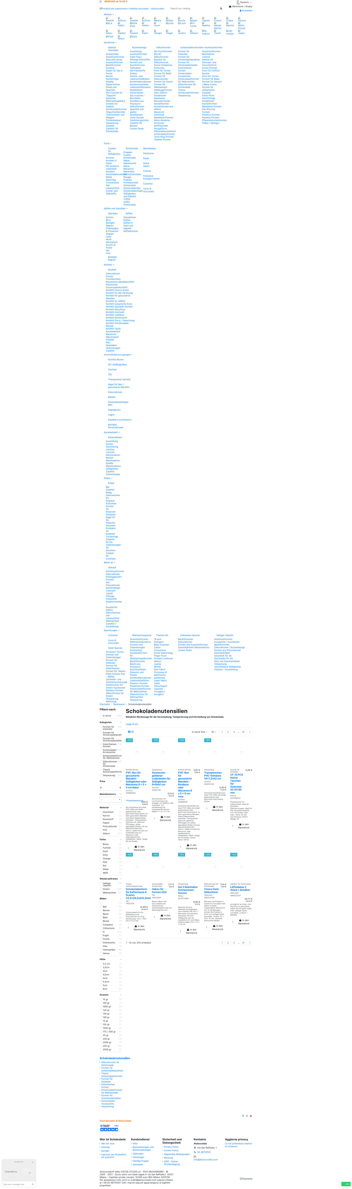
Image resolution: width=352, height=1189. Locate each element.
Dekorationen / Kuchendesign (229, 647)
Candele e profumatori (120, 419)
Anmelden (138, 1164)
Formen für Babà (162, 73)
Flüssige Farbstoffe (140, 59)
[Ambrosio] (122, 19)
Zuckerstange (113, 474)
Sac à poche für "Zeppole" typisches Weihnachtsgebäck (115, 96)
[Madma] (206, 24)
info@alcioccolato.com (206, 1159)
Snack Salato (146, 164)
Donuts (109, 276)
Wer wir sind (107, 1143)
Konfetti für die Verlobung (119, 292)
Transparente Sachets (119, 379)
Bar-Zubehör (110, 488)
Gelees (133, 73)
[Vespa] (242, 31)
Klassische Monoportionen (162, 99)
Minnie (157, 666)
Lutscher (110, 452)
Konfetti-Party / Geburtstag (120, 320)
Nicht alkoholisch (112, 240)
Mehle (109, 177)
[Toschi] (218, 31)
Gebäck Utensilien (113, 49)
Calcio (157, 647)
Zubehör (110, 125)
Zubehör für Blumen (136, 124)
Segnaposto (114, 409)
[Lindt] (169, 23)
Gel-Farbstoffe (137, 70)
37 (243, 731)
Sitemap (105, 1147)
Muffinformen (161, 125)
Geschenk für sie (223, 655)
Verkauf (112, 567)
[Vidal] (109, 36)
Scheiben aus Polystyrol (137, 102)
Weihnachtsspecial (141, 635)
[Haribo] (146, 24)
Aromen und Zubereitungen (113, 656)
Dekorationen (113, 273)
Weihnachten (112, 621)
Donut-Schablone (163, 65)
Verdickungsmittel (139, 120)
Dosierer (110, 67)
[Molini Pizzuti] (242, 25)
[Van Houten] (230, 32)
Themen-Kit (162, 635)
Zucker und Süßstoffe (112, 192)
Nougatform (160, 128)
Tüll (110, 374)
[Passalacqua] (134, 31)
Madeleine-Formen (163, 117)
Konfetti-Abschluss (115, 309)
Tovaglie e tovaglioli (159, 693)
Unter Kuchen (137, 117)
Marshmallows (113, 466)
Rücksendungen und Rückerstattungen (143, 1148)
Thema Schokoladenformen (188, 91)
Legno (111, 414)
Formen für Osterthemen (112, 667)
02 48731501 (204, 1152)
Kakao (126, 160)
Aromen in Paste (111, 162)
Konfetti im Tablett (115, 301)
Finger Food (160, 655)
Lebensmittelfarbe (139, 680)
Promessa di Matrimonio (160, 673)
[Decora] (242, 19)
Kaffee (129, 213)
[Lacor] (158, 24)
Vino (108, 253)
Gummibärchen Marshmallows (193, 647)
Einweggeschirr (114, 576)
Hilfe (135, 1143)
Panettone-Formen (139, 686)
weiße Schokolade (129, 203)
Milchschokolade (132, 174)
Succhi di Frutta (110, 246)
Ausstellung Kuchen (112, 442)
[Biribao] (170, 19)
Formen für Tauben (115, 671)
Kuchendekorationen (140, 81)
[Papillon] (122, 31)
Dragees (127, 152)
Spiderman (159, 677)
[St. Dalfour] (206, 32)
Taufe (157, 683)
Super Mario (160, 680)
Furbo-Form (208, 95)
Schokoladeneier (132, 188)
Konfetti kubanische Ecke (119, 303)
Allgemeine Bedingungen (177, 1154)
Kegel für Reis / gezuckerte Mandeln (118, 385)
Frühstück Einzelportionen (148, 177)
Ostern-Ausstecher (115, 687)
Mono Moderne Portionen (162, 121)
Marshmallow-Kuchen (113, 456)
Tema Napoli (160, 686)
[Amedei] (134, 19)
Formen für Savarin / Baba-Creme (212, 83)
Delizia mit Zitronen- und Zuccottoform (209, 62)
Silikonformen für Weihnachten (139, 695)
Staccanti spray (114, 59)
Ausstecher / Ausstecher (227, 641)
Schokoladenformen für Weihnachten (188, 80)
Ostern (109, 609)
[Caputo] (206, 19)
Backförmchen (113, 65)
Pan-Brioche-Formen (209, 110)
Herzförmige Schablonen (208, 99)
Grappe (110, 233)
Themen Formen (162, 139)
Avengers (159, 641)
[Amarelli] (110, 19)
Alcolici (109, 217)
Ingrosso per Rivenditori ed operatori (113, 1156)
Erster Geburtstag (163, 653)
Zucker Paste (137, 128)
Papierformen (113, 84)
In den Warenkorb (139, 848)
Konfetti (112, 269)
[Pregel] (170, 31)
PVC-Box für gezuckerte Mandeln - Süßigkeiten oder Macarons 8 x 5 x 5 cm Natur (136, 780)
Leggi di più (132, 724)
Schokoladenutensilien (189, 47)
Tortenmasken (113, 120)
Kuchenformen (161, 103)
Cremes (147, 171)
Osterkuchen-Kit (114, 684)
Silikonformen (137, 106)
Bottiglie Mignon (110, 224)
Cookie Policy (171, 1150)
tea (107, 250)
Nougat (127, 177)
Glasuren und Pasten (137, 673)
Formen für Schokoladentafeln (187, 63)
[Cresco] (218, 19)
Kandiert (110, 171)
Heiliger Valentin (224, 635)
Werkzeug (111, 701)
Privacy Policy (171, 1146)
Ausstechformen (114, 62)
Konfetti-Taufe (113, 328)
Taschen (112, 369)
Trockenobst (112, 182)
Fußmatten (135, 67)
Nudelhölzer (136, 90)
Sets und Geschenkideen (227, 661)
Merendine (128, 171)
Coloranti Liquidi (111, 592)
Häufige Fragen (141, 1160)
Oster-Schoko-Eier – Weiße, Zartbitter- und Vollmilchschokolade (116, 677)
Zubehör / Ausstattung (112, 625)
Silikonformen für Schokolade (187, 86)
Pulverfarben (136, 92)
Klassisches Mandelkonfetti (120, 281)
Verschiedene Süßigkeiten (227, 666)
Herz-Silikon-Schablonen (161, 94)
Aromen (110, 157)
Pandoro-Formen (211, 114)
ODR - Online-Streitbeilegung (172, 1163)
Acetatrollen (112, 54)
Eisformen (159, 67)
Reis (108, 342)
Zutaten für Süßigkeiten (113, 151)
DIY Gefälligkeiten (117, 364)
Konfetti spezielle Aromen (119, 306)
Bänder (111, 397)
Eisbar (111, 483)
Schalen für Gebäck (112, 105)
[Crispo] (230, 19)
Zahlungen (138, 1153)
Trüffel (126, 199)
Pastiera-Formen (210, 117)
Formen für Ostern (163, 81)
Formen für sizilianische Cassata (208, 90)
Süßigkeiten (112, 468)
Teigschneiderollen (115, 112)
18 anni (157, 639)
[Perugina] (158, 31)
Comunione (160, 650)
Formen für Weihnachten (160, 86)
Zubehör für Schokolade (112, 130)
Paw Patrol (159, 669)
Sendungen (138, 1157)
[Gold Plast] (134, 24)
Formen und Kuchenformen (137, 63)
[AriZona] (146, 19)
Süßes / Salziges (210, 123)
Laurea (157, 664)
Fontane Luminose (163, 658)
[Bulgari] (194, 19)
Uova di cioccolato (148, 190)
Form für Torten (162, 70)
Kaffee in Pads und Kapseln (128, 225)
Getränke (113, 213)
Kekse (126, 166)
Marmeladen (148, 148)
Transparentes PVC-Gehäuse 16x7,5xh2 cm (213, 775)
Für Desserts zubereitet (112, 167)
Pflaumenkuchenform (165, 131)
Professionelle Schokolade (130, 184)
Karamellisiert (112, 437)
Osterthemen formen (185, 69)
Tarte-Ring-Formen (164, 136)
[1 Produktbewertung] (138, 797)
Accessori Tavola (115, 651)
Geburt (157, 661)
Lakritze (110, 449)
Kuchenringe (112, 78)
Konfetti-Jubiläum (115, 314)
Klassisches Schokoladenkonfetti (116, 286)
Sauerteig (111, 179)
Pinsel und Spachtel (111, 88)
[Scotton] (182, 31)
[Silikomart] (194, 31)
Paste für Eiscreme (110, 524)
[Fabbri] (122, 24)
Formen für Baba (210, 78)
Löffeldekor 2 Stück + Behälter (240, 889)
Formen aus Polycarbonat (227, 650)
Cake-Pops (135, 56)
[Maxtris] (230, 24)
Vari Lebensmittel (112, 186)
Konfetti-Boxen (116, 359)
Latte (108, 236)
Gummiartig (112, 446)
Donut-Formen (209, 67)
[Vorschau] (137, 766)
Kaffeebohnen (130, 231)
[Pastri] (146, 31)
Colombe (148, 183)
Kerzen (109, 76)
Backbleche (208, 54)
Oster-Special (115, 648)
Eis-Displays (110, 499)
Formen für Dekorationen (161, 77)
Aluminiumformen (115, 56)
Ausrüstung (136, 51)
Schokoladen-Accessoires (185, 74)
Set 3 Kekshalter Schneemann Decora (188, 890)
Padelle (109, 81)
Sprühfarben (136, 114)
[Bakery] (158, 19)
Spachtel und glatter (137, 110)
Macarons (128, 168)
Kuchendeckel (113, 331)
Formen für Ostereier (183, 52)
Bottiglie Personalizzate (115, 426)
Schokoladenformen (116, 109)
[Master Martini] (218, 25)
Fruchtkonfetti (113, 279)
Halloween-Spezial (190, 635)
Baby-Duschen (161, 644)
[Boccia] (182, 19)
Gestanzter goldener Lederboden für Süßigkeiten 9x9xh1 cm (161, 778)
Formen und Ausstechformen (193, 644)
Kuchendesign (139, 47)
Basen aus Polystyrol (135, 665)
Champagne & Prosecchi (112, 229)
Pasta (146, 158)
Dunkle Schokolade (129, 156)
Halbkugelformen (163, 90)
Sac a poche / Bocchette (137, 97)
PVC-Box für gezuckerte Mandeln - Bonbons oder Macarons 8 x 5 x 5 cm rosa (185, 784)
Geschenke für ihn (223, 658)
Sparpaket (111, 345)
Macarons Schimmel (159, 113)
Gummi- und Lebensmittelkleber (140, 77)
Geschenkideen (138, 669)
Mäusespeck (112, 337)
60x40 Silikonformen (161, 55)
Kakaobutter (129, 163)
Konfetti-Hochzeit (115, 312)
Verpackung (112, 123)
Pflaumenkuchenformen (214, 120)
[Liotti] (182, 23)
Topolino (158, 688)
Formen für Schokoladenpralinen (189, 58)
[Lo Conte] (194, 24)
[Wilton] (122, 37)
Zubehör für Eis (110, 540)
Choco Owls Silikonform (211, 891)
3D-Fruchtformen (163, 51)
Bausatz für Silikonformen (161, 61)
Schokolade (131, 148)
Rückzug (168, 1157)
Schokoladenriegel (133, 190)
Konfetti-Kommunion (116, 317)
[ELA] (109, 23)
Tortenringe (112, 536)
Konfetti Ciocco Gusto (117, 290)
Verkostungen (113, 348)
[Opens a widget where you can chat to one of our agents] (19, 1173)
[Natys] (110, 31)
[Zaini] (133, 36)
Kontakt (105, 1150)
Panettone (148, 153)
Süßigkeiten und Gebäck (129, 195)
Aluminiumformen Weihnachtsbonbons (140, 640)
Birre (108, 220)
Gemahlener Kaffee (129, 218)
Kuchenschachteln (139, 84)
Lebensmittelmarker (140, 87)
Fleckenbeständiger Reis (118, 403)
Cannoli (206, 56)
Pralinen (127, 179)
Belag (109, 492)
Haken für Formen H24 (159, 891)
